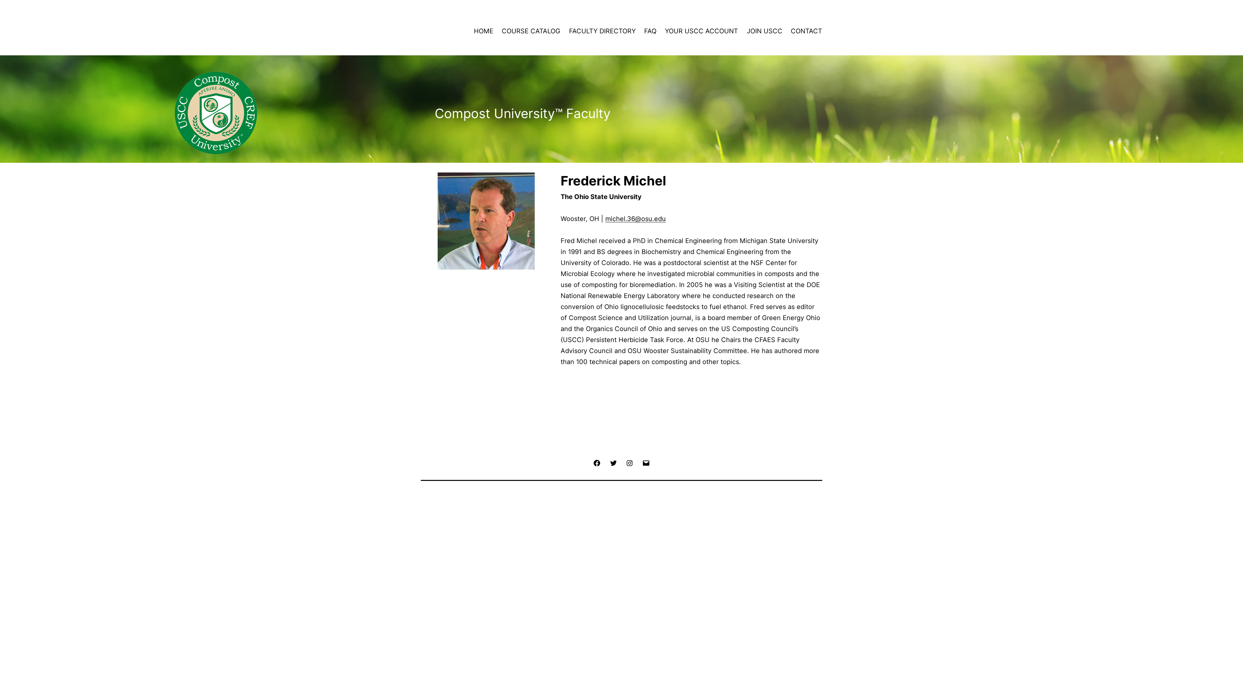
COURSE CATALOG (531, 31)
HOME (483, 31)
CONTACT (806, 31)
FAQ (650, 31)
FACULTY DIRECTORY (602, 31)
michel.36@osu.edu (635, 219)
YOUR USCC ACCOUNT (701, 31)
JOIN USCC (764, 31)
